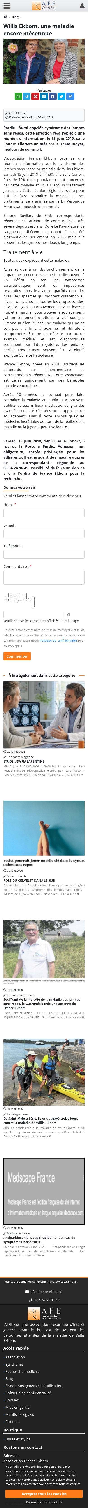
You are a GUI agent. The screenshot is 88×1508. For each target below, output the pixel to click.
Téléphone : (13, 545)
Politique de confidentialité (58, 641)
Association (15, 1357)
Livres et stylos (17, 1439)
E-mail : (9, 525)
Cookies (12, 1400)
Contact (12, 1421)
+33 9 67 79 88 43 (46, 1300)
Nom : (9, 504)
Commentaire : (17, 566)
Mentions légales (19, 1414)
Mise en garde (17, 1407)
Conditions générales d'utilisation (34, 1385)
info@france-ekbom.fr (46, 1292)
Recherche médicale (22, 1371)
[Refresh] (68, 614)
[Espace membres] (82, 6)
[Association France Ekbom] (44, 5)
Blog (15, 17)
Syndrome (14, 1364)
